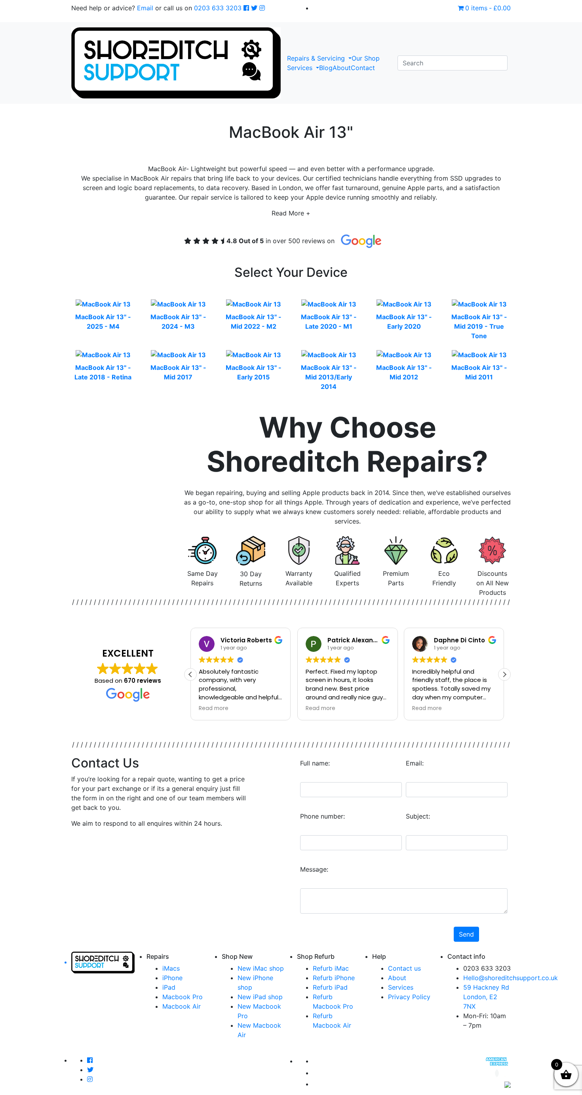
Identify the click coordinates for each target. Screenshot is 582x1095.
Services (300, 68)
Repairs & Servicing (317, 58)
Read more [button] (213, 708)
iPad (168, 987)
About (342, 68)
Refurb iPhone (334, 978)
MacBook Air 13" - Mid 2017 (178, 372)
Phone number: (322, 816)
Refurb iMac (331, 968)
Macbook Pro (182, 997)
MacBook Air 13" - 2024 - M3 (178, 321)
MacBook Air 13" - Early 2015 (253, 372)
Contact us (404, 968)
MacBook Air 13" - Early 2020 (404, 321)
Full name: (315, 763)
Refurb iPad (330, 987)
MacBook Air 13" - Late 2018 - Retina (102, 372)
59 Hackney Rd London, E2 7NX (486, 996)
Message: (314, 869)
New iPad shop (260, 997)
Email (145, 8)
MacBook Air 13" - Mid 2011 (479, 372)
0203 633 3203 (218, 8)
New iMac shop (261, 968)
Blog (326, 68)
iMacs (171, 968)
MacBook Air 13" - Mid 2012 (404, 372)
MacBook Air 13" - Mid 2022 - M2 (253, 321)
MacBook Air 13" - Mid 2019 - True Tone (479, 326)
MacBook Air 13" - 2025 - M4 (103, 321)
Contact (363, 68)
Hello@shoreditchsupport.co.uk (510, 978)
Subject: (418, 816)
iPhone (172, 978)
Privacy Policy (409, 997)
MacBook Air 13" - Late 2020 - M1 (329, 321)
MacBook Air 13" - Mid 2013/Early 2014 (329, 377)
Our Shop (366, 58)
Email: (415, 763)
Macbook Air (181, 1006)
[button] (504, 674)
